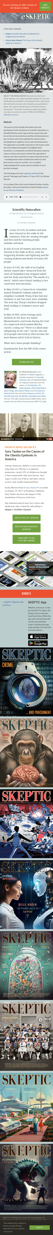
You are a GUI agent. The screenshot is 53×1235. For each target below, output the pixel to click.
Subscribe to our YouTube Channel (26, 539)
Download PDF (26, 362)
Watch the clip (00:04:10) (26, 518)
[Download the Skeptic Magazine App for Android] (38, 645)
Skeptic (32, 375)
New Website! (45, 6)
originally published (31, 173)
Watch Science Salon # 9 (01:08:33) (26, 527)
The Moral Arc (32, 385)
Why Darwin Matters (22, 391)
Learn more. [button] (8, 1231)
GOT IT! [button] (40, 1227)
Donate (26, 594)
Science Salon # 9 (31, 487)
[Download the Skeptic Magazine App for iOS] (38, 638)
